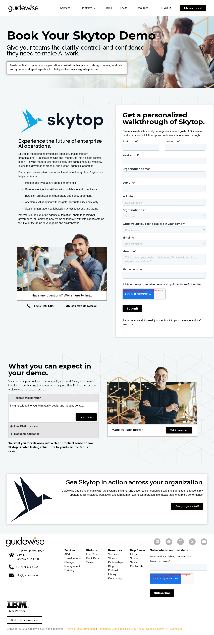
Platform (87, 8)
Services (65, 8)
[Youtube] (204, 541)
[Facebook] (169, 541)
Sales (133, 562)
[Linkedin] (157, 541)
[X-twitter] (192, 541)
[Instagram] (180, 541)
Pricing (108, 8)
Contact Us (136, 566)
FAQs (123, 8)
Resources (141, 8)
